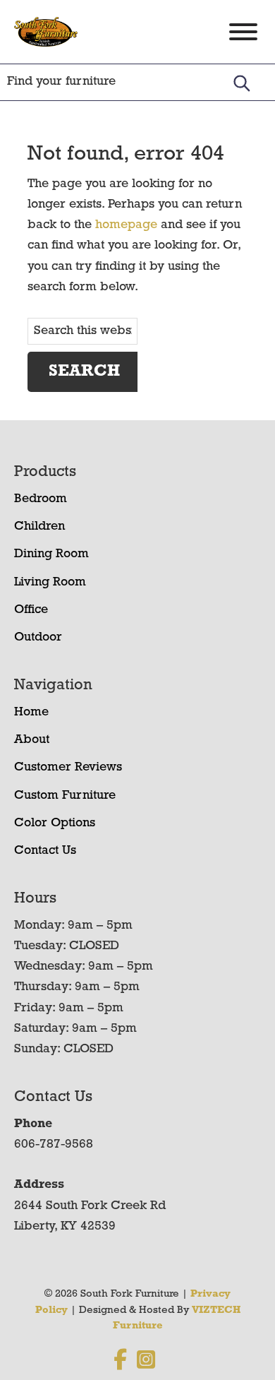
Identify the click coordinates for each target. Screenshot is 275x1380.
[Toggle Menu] (243, 31)
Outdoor (38, 637)
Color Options (54, 823)
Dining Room (51, 554)
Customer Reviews (68, 767)
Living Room (50, 582)
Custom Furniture (65, 796)
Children (39, 527)
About (31, 740)
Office (31, 610)
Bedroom (40, 499)
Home (31, 712)
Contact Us (45, 851)
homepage (126, 225)
